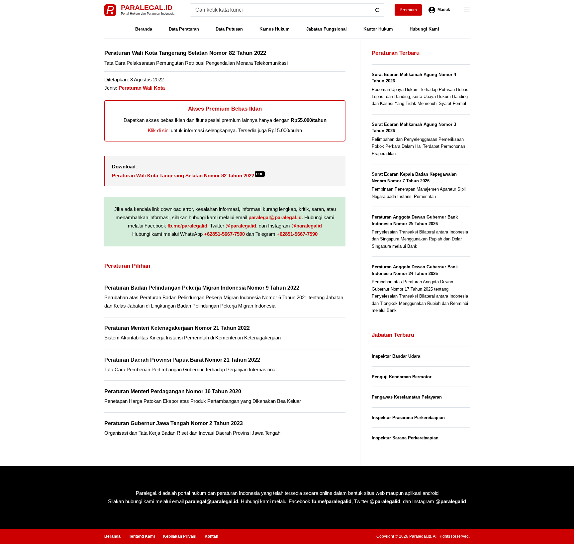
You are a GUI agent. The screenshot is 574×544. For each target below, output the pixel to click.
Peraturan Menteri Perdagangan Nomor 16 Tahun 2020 (172, 391)
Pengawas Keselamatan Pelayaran (407, 397)
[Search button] (377, 10)
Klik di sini (158, 130)
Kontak (211, 536)
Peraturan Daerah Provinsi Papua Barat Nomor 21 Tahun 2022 (182, 360)
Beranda (143, 29)
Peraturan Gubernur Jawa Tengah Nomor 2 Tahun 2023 (173, 423)
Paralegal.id (146, 7)
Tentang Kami (142, 536)
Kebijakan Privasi (179, 536)
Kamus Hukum (274, 29)
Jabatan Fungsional (326, 29)
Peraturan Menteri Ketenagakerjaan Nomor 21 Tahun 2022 (177, 328)
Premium (408, 9)
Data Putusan (229, 29)
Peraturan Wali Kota (142, 88)
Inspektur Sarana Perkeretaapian (405, 437)
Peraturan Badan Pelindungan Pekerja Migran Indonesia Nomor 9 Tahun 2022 (201, 288)
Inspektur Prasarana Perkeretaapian (408, 417)
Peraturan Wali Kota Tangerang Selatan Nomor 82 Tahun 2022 (187, 175)
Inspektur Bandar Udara (396, 356)
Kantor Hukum (378, 29)
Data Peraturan (184, 29)
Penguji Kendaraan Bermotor (401, 376)
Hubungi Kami (424, 29)
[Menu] (467, 10)
